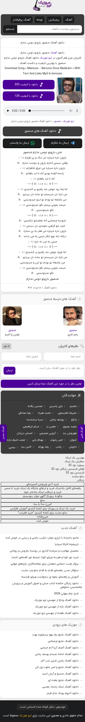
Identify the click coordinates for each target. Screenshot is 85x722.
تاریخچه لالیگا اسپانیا (67, 544)
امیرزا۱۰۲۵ (42, 517)
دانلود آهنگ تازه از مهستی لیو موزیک (57, 607)
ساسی (12, 447)
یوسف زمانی (57, 420)
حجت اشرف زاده (16, 440)
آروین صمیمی (47, 433)
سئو (42, 500)
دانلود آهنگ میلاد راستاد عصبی (60, 687)
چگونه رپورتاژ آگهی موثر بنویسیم (42, 496)
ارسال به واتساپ (19, 143)
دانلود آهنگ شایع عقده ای (63, 680)
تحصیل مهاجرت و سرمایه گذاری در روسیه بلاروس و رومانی (44, 551)
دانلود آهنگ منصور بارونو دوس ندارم (42, 43)
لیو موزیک (46, 58)
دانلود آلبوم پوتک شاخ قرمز (63, 693)
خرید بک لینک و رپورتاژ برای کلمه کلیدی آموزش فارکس (42, 509)
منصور (57, 121)
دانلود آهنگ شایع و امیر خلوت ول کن (57, 667)
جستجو (10, 29)
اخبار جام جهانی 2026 (66, 594)
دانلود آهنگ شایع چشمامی (63, 641)
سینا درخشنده (34, 420)
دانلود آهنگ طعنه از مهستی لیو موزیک (56, 613)
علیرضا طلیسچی (67, 413)
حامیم (73, 406)
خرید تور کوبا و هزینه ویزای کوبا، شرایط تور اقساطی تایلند (45, 557)
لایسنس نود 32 (75, 473)
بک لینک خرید (22, 488)
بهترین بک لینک (74, 458)
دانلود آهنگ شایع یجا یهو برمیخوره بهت (55, 635)
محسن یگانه (35, 406)
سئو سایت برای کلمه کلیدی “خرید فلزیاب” (42, 513)
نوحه (40, 20)
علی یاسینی (56, 406)
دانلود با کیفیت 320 (26, 84)
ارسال (9, 370)
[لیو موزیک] (42, 5)
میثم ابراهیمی (31, 426)
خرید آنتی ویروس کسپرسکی (42, 484)
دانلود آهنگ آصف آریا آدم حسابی (59, 648)
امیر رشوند (56, 440)
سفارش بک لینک (74, 461)
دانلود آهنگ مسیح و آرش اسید (60, 674)
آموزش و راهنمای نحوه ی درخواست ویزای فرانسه (50, 577)
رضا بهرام (43, 447)
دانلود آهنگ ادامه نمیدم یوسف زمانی (57, 654)
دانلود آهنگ (50, 287)
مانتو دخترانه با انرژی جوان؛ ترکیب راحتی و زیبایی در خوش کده (42, 538)
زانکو (74, 420)
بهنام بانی (37, 440)
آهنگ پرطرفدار (22, 20)
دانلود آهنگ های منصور (40, 131)
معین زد (51, 426)
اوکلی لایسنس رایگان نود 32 (67, 469)
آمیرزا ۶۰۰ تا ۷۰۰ (42, 504)
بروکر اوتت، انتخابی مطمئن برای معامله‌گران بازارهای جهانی (45, 564)
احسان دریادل (24, 433)
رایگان (80, 480)
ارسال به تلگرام (60, 143)
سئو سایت (78, 476)
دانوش (73, 447)
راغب (59, 447)
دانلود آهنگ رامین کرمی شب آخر (60, 661)
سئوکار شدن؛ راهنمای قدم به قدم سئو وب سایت (50, 570)
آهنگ (68, 20)
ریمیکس (54, 20)
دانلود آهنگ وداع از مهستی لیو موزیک (56, 600)
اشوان (73, 440)
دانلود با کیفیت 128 (26, 96)
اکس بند (26, 447)
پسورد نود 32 (76, 465)
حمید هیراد (44, 413)
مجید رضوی (70, 426)
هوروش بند (70, 433)
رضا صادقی (24, 413)
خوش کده (42, 521)
